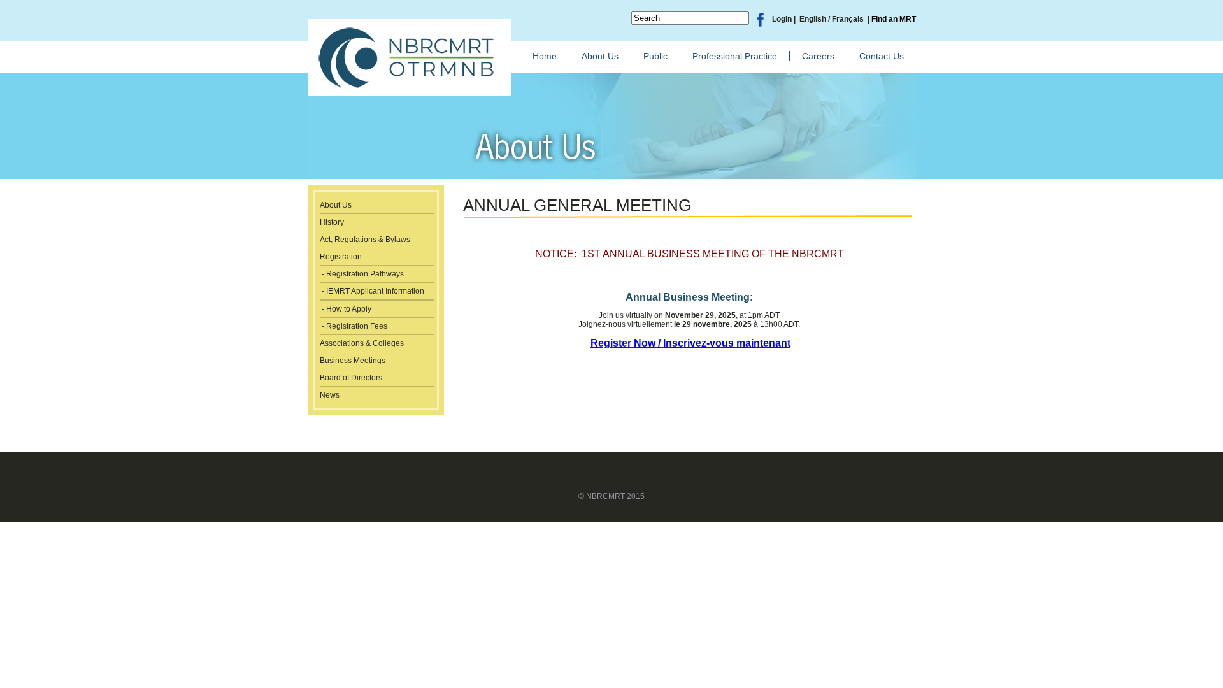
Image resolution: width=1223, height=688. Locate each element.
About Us (336, 205)
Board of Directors (351, 377)
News (330, 395)
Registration (341, 256)
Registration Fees (356, 326)
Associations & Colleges (362, 343)
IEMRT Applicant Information (375, 291)
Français (849, 19)
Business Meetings (352, 360)
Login (782, 19)
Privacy (611, 512)
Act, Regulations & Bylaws (365, 239)
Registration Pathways (365, 273)
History (332, 222)
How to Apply (348, 309)
